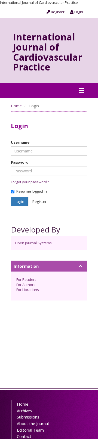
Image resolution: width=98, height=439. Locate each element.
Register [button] (39, 201)
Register (57, 11)
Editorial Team (30, 430)
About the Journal (33, 423)
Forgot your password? (30, 181)
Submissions (28, 417)
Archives (24, 410)
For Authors (25, 284)
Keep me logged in (31, 191)
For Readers (26, 279)
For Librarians (27, 289)
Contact (24, 436)
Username (20, 142)
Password (20, 162)
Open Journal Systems (33, 242)
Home (16, 105)
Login (78, 11)
